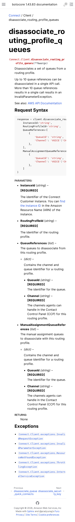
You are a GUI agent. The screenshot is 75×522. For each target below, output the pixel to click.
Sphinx (30, 511)
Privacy (20, 514)
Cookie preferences (49, 514)
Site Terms (31, 514)
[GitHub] (37, 503)
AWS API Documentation (45, 103)
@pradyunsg (45, 511)
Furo (57, 511)
